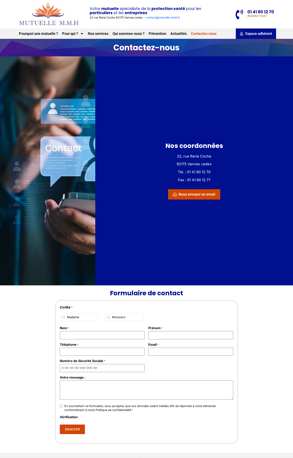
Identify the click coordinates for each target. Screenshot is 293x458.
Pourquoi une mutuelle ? (38, 33)
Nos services (98, 33)
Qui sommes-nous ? (129, 33)
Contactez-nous (203, 33)
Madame (73, 317)
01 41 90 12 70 (260, 12)
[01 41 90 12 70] (239, 14)
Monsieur (119, 317)
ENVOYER (72, 429)
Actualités (178, 33)
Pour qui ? (70, 33)
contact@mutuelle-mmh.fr (163, 17)
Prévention (157, 33)
